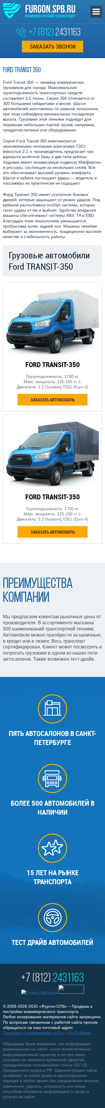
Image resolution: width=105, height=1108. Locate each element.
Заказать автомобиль (52, 400)
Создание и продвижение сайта (33, 1032)
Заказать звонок (52, 46)
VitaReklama (79, 1032)
